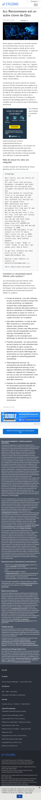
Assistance (5, 686)
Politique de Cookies (25, 722)
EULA (11, 132)
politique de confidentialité (23, 658)
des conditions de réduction (24, 526)
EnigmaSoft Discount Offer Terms (11, 742)
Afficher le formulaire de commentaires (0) (20, 431)
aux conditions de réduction (22, 621)
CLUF (12, 658)
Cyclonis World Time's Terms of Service (13, 718)
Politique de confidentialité (9, 722)
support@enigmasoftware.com (28, 583)
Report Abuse (26, 704)
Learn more (28, 792)
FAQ (17, 643)
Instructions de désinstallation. (23, 661)
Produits (5, 676)
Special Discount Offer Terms (10, 725)
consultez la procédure (25, 528)
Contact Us (17, 704)
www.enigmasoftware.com (21, 565)
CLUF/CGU (28, 525)
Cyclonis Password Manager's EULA (12, 715)
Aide (3, 691)
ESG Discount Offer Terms (9, 746)
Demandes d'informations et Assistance (13, 695)
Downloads (13, 691)
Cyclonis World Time (26, 682)
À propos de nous (7, 704)
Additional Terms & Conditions (11, 729)
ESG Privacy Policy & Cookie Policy (12, 739)
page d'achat (11, 660)
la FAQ (16, 495)
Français (23, 21)
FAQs (7, 691)
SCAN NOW (14, 127)
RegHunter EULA (7, 732)
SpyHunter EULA (26, 729)
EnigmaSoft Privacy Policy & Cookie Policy (14, 735)
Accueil (4, 670)
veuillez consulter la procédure (30, 645)
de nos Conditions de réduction (23, 641)
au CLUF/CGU (16, 619)
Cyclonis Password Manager (10, 682)
